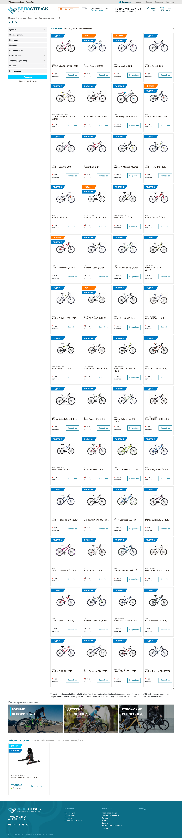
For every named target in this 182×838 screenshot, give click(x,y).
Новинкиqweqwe (43, 740)
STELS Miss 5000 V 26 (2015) (65, 66)
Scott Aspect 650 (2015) (156, 621)
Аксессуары (69, 815)
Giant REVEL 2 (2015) (62, 368)
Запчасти (68, 818)
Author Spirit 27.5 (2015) (63, 621)
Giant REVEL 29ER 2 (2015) (96, 368)
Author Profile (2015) (93, 167)
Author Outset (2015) (154, 66)
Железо (105, 828)
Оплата (149, 2)
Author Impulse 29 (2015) (125, 570)
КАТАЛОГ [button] (69, 9)
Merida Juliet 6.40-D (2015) (157, 520)
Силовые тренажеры (110, 815)
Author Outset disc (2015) (95, 116)
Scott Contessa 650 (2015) (126, 520)
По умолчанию (56, 29)
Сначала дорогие (86, 29)
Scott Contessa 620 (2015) (96, 671)
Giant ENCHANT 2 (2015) (95, 217)
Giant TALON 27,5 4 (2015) (126, 621)
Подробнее (72, 75)
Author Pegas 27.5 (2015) (156, 469)
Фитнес (105, 818)
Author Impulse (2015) (93, 469)
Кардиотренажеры (110, 813)
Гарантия (139, 2)
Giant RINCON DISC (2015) (157, 419)
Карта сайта (49, 834)
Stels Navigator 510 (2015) (126, 116)
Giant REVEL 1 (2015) (61, 469)
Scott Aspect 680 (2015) (125, 318)
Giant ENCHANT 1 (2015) (95, 318)
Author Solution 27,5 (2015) (64, 318)
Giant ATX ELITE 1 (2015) (125, 671)
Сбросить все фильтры (28, 81)
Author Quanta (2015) (155, 217)
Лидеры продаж (18, 740)
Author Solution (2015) (94, 268)
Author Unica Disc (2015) (156, 116)
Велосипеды (21, 18)
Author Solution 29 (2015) (95, 621)
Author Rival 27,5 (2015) (156, 167)
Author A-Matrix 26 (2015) (126, 167)
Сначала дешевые (71, 29)
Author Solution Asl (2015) (126, 268)
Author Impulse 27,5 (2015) (64, 268)
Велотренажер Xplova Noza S (24, 777)
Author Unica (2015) (61, 217)
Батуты (105, 823)
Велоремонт (126, 2)
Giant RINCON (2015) (155, 318)
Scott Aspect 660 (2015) (156, 368)
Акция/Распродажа (70, 740)
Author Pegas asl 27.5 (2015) (65, 520)
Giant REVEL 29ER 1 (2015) (157, 570)
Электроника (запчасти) (112, 825)
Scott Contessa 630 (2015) (64, 570)
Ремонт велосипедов (73, 820)
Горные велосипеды (47, 18)
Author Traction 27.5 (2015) (157, 671)
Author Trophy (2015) (93, 66)
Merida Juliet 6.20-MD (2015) (65, 419)
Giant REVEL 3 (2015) (124, 217)
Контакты (170, 2)
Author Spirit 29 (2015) (62, 671)
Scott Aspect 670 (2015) (94, 419)
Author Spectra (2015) (62, 167)
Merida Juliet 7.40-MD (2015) (97, 520)
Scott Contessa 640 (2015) (126, 469)
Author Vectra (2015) (123, 66)
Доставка (159, 2)
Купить (39, 786)
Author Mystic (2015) (93, 570)
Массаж (105, 820)
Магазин (11, 18)
